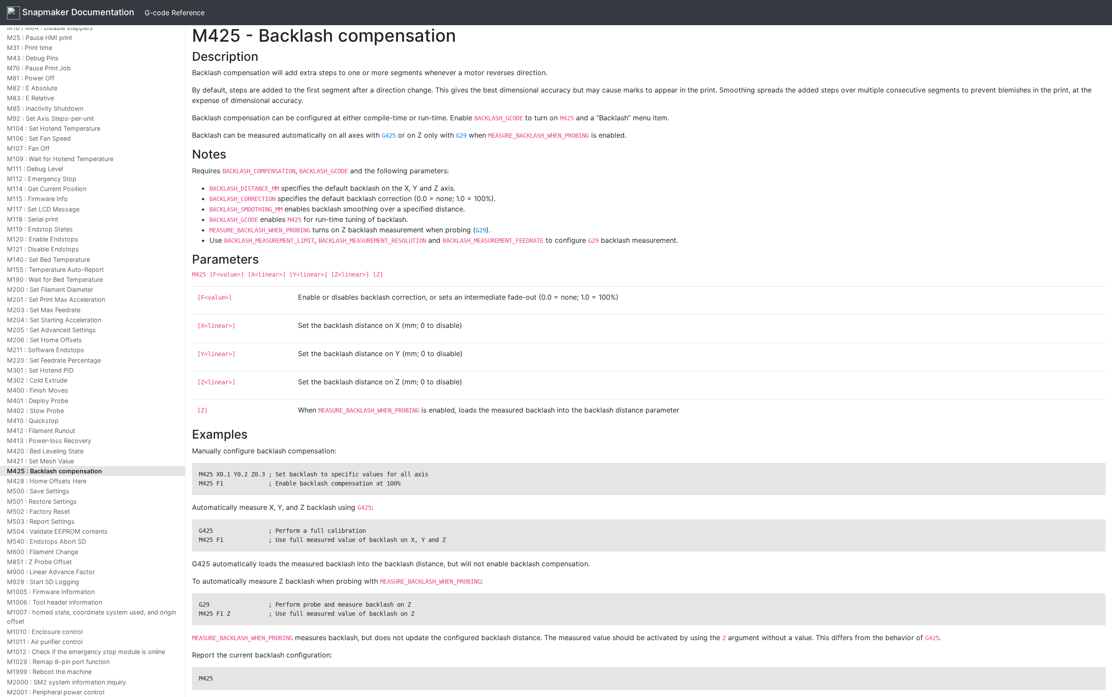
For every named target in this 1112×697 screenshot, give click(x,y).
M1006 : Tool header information (54, 602)
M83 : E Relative (30, 98)
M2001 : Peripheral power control (55, 692)
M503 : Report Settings (41, 521)
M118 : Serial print (32, 219)
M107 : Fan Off (28, 148)
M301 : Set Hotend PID (40, 370)
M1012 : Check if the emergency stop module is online (86, 651)
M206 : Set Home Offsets (44, 340)
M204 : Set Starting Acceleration (54, 320)
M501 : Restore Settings (42, 501)
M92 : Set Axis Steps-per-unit (50, 118)
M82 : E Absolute (32, 88)
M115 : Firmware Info (37, 198)
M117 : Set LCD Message (43, 209)
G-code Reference (175, 12)
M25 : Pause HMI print (39, 37)
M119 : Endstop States (40, 229)
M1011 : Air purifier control (45, 641)
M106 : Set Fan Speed (39, 138)
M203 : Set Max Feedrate (43, 310)
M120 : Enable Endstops (42, 239)
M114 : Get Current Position (46, 188)
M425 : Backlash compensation (54, 471)
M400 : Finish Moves (37, 390)
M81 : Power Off (30, 78)
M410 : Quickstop (33, 420)
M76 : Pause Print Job (39, 68)
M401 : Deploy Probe (37, 400)
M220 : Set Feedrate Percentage (54, 360)
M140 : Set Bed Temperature (48, 259)
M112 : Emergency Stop (41, 178)
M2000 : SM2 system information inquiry (66, 682)
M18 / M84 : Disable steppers (50, 27)
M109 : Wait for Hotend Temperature (60, 158)
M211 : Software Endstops (45, 349)
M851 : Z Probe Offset (39, 561)
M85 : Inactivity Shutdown (45, 108)
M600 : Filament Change (42, 551)
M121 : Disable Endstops (43, 249)
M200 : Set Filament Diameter (50, 289)
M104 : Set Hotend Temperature (53, 128)
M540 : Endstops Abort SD (46, 541)
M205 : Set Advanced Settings (51, 330)
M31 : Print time (29, 47)
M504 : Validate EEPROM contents (57, 531)
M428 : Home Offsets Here (46, 481)
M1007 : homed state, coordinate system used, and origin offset (91, 616)
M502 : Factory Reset (38, 511)
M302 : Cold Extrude (37, 380)
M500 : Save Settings (38, 491)
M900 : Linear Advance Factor (51, 571)
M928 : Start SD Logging (43, 581)
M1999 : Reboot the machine (49, 671)
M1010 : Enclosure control (45, 631)
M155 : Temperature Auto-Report (55, 269)
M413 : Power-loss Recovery (49, 440)
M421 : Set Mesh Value (40, 461)
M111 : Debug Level (35, 168)
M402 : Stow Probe (35, 410)
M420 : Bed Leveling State (45, 451)
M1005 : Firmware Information (51, 591)
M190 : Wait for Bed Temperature (55, 279)
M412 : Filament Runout (41, 430)
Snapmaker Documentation (77, 12)
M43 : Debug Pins (33, 58)
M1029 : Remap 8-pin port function (58, 661)
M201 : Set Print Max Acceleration (56, 299)
